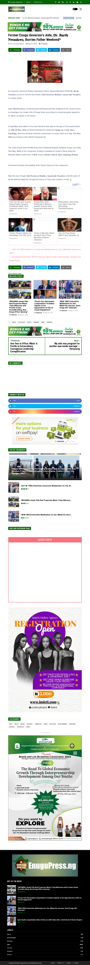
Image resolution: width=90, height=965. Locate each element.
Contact (76, 963)
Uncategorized (31, 18)
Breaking (36, 322)
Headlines (72, 724)
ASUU (10, 724)
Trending (44, 44)
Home (53, 963)
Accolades (21, 322)
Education (53, 724)
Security (10, 951)
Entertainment (62, 724)
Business (29, 724)
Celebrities (38, 724)
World (28, 726)
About (28, 2)
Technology (20, 726)
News (42, 322)
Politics (9, 948)
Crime (45, 724)
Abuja (14, 322)
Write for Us (38, 2)
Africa (29, 322)
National (12, 726)
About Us (60, 963)
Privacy (69, 963)
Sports (9, 954)
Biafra (23, 724)
